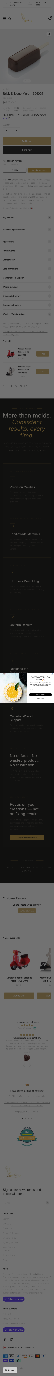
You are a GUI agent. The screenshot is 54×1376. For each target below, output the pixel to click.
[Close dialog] (52, 674)
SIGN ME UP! (40, 694)
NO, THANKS (40, 698)
